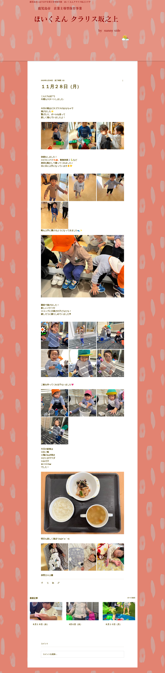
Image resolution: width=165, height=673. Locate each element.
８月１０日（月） (113, 624)
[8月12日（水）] (82, 611)
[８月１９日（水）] (46, 611)
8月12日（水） (75, 624)
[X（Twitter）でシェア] (47, 583)
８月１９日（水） (41, 624)
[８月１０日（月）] (119, 611)
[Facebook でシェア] (42, 583)
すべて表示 (131, 598)
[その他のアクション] (122, 80)
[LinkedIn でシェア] (53, 583)
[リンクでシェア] (58, 583)
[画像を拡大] (54, 135)
